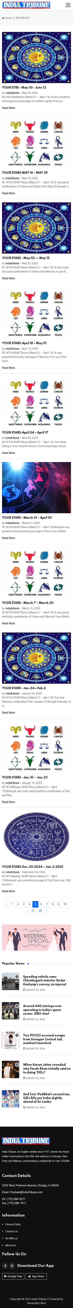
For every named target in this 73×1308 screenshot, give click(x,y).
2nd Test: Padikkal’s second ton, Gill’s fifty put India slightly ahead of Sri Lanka (46, 1098)
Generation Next (36, 1303)
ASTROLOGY (23, 18)
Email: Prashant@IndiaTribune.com (22, 1192)
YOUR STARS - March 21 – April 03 (27, 517)
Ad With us (11, 1238)
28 (40, 910)
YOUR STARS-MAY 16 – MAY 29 (25, 172)
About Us (10, 1245)
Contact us (11, 1231)
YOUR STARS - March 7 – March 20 (27, 603)
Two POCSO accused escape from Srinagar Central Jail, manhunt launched (44, 1039)
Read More (8, 108)
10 (65, 904)
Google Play (14, 1276)
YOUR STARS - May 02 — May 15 (25, 258)
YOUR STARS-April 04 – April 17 (25, 432)
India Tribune (39, 1299)
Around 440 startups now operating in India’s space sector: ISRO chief (42, 1010)
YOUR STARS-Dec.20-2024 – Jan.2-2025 (32, 866)
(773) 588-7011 (16, 1203)
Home (8, 18)
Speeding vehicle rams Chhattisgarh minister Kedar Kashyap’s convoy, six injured (44, 980)
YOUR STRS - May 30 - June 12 (24, 87)
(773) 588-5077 (15, 1199)
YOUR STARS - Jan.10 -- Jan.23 (25, 777)
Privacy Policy (13, 1224)
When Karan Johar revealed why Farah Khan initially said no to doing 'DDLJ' (47, 1068)
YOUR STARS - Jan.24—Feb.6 (24, 688)
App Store (37, 1276)
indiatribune (12, 93)
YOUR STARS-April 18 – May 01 (24, 343)
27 (33, 910)
